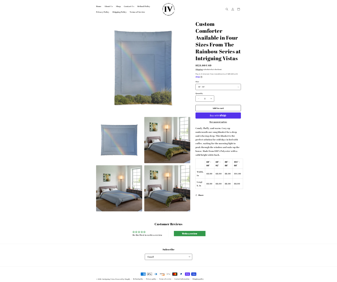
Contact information (182, 279)
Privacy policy (151, 279)
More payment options (218, 122)
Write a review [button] (189, 233)
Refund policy (138, 279)
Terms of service (165, 279)
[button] (227, 9)
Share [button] (201, 195)
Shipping (199, 69)
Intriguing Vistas (108, 279)
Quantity (199, 93)
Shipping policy (198, 279)
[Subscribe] (189, 257)
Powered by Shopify (122, 279)
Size (197, 81)
